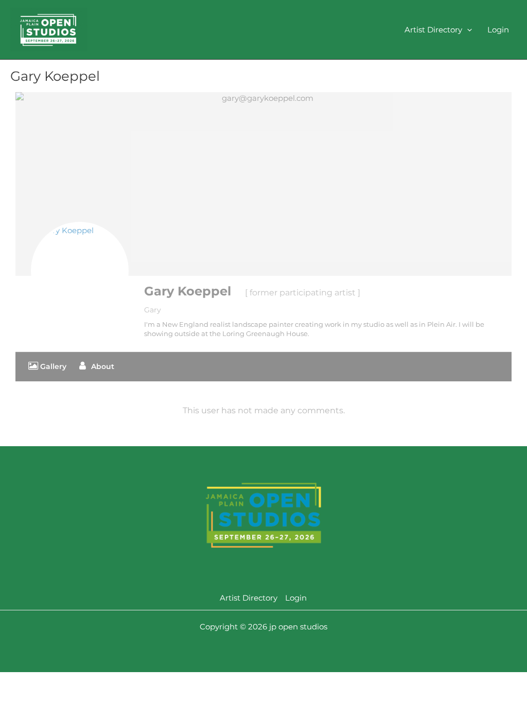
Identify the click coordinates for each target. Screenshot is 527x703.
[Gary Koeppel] (80, 271)
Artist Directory (433, 29)
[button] (467, 29)
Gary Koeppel (187, 291)
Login (498, 29)
